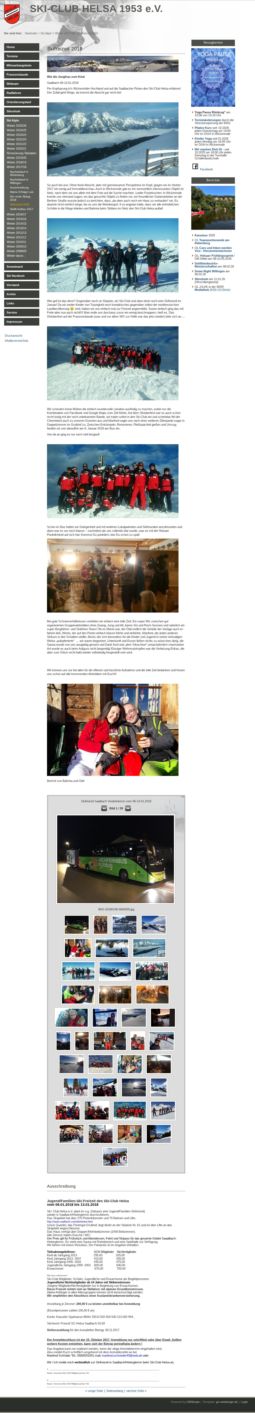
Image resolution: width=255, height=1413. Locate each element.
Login (244, 1401)
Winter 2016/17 (16, 214)
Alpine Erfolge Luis (21, 191)
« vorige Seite (94, 1390)
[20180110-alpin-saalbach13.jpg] (150, 958)
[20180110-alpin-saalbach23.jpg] (79, 1004)
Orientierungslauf (19, 102)
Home (11, 47)
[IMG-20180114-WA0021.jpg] (164, 1120)
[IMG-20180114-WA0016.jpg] (97, 1120)
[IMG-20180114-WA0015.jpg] (68, 1120)
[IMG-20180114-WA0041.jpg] (160, 1144)
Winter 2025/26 (16, 125)
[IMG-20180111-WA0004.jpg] (131, 1074)
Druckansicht (13, 335)
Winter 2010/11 (16, 242)
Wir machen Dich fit (208, 149)
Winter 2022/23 (16, 139)
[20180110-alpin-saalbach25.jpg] (116, 1004)
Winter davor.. (16, 255)
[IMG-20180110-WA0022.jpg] (162, 1051)
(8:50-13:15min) (220, 289)
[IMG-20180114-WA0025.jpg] (101, 1144)
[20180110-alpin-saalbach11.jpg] (113, 958)
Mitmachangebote (19, 65)
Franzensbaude (17, 74)
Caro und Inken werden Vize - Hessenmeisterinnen (213, 249)
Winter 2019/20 (16, 157)
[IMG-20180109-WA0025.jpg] (139, 1051)
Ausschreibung (19, 187)
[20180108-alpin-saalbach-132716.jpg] (154, 934)
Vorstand (13, 285)
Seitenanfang (114, 1390)
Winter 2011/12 (16, 237)
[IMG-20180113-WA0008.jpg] (106, 1097)
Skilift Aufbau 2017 (21, 209)
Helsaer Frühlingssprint (217, 255)
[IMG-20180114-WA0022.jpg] (72, 1144)
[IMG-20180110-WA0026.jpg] (101, 1074)
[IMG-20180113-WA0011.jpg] (135, 1097)
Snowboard (15, 266)
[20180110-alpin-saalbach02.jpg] (79, 958)
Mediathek (202, 289)
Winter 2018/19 (16, 162)
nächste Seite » (136, 1390)
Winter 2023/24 (16, 134)
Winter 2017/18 (65, 33)
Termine (12, 56)
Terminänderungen (208, 120)
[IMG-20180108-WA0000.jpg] (164, 1027)
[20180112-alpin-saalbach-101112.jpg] (135, 1027)
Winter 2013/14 (16, 228)
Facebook (206, 169)
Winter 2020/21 (16, 148)
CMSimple (193, 1401)
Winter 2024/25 (16, 130)
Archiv (11, 294)
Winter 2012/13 (16, 232)
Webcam (13, 83)
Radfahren (14, 93)
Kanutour (201, 235)
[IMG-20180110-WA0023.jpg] (72, 1074)
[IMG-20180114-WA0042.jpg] (116, 1167)
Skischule (13, 111)
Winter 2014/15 (16, 223)
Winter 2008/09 (16, 251)
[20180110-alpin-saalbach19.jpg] (79, 981)
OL (212, 241)
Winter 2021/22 (16, 144)
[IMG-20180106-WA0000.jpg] (78, 934)
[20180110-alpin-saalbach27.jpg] (153, 1004)
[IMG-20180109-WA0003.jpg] (83, 1051)
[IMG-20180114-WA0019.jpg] (131, 1120)
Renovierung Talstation (21, 153)
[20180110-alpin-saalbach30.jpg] (72, 1027)
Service (12, 312)
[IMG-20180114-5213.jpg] (160, 1097)
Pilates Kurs (203, 127)
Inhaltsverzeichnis (16, 340)
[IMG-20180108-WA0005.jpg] (64, 1051)
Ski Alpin (46, 33)
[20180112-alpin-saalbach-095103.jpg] (106, 1027)
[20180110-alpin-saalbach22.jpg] (153, 981)
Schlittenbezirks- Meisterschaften (206, 265)
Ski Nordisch (16, 275)
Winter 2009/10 (16, 246)
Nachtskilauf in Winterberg (19, 173)
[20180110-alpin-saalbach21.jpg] (116, 981)
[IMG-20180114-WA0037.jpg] (131, 1144)
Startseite (31, 33)
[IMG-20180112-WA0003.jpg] (77, 1097)
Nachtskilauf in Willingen (19, 181)
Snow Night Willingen (210, 271)
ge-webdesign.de (227, 1401)
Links (10, 303)
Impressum (14, 321)
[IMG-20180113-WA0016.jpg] (125, 934)
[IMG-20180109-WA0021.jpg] (111, 1051)
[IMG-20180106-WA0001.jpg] (102, 934)
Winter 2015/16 (16, 219)
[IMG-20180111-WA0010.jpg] (160, 1074)
